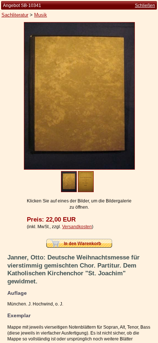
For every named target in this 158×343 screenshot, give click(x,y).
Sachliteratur (14, 15)
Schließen (145, 5)
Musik (40, 15)
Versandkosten (77, 226)
